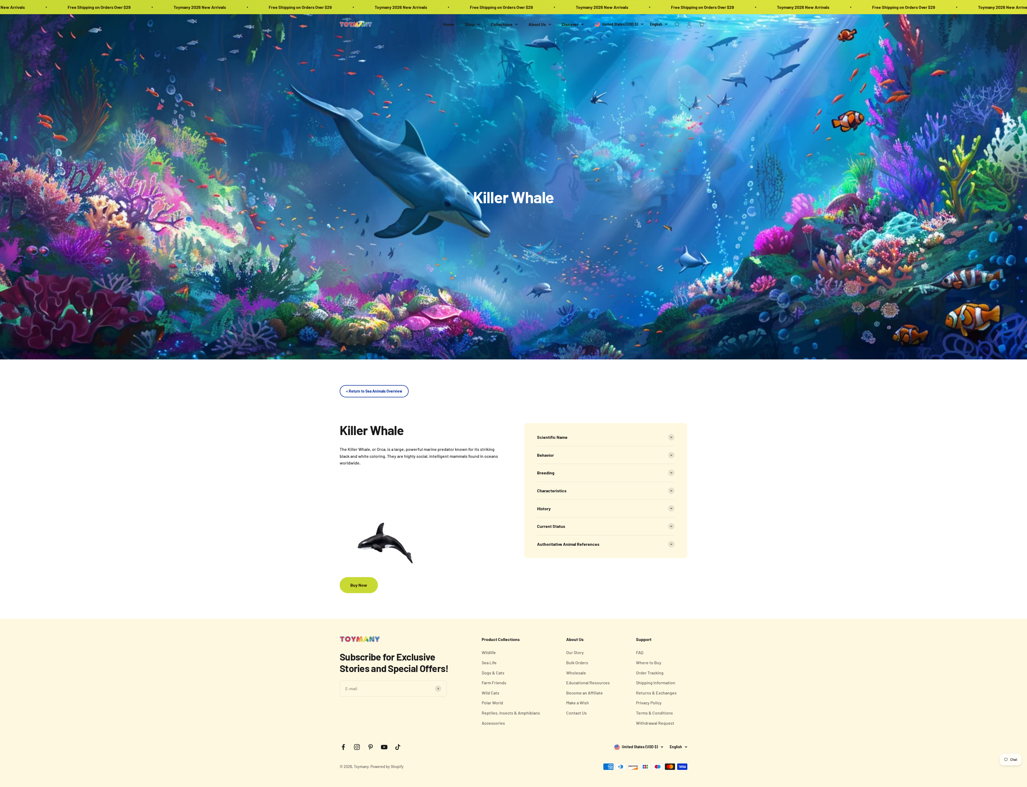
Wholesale (576, 672)
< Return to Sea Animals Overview (374, 391)
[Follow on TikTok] (397, 747)
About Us (537, 24)
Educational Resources (588, 682)
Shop (470, 24)
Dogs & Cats (493, 672)
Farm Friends (494, 682)
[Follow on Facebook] (343, 747)
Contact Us (576, 712)
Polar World (492, 702)
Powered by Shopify (387, 766)
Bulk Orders (577, 662)
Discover (570, 24)
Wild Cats (490, 692)
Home (448, 24)
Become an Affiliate (584, 692)
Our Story (575, 652)
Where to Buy (648, 662)
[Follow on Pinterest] (370, 747)
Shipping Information (655, 682)
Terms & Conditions (654, 712)
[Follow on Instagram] (357, 747)
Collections (501, 24)
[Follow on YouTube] (384, 747)
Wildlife (489, 652)
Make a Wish (577, 702)
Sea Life (489, 662)
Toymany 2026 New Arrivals (163, 7)
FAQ (639, 652)
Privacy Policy (649, 702)
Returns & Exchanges (656, 692)
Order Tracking (650, 672)
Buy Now (358, 585)
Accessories (493, 722)
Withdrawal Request (655, 722)
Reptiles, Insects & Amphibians (511, 712)
